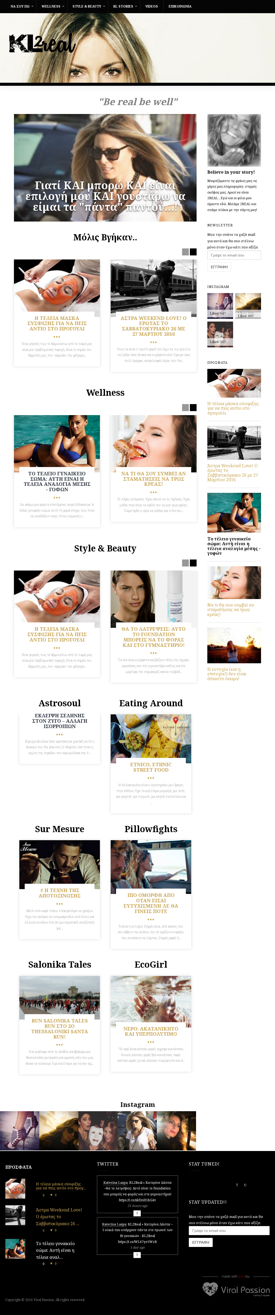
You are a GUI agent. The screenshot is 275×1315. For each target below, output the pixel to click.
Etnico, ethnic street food (151, 767)
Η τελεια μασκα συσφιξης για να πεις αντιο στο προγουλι (57, 323)
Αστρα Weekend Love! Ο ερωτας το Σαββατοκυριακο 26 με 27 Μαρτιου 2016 (154, 326)
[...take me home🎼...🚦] (176, 1149)
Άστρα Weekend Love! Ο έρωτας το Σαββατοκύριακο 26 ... (59, 1217)
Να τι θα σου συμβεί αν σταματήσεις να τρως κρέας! (230, 609)
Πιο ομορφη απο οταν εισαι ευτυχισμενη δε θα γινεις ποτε (151, 903)
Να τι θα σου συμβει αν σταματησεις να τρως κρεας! (153, 478)
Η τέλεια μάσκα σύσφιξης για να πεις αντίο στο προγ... (61, 1186)
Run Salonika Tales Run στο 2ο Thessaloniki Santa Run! (59, 1028)
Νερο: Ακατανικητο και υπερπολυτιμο (151, 1031)
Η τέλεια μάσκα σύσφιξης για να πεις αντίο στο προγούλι (233, 408)
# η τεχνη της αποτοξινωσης (60, 893)
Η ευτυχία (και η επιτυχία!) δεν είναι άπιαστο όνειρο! (226, 674)
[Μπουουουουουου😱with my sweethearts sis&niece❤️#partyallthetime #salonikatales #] (98, 1149)
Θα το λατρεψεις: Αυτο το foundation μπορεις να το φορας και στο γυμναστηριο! (154, 637)
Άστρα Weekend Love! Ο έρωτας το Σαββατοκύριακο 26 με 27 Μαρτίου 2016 (232, 473)
